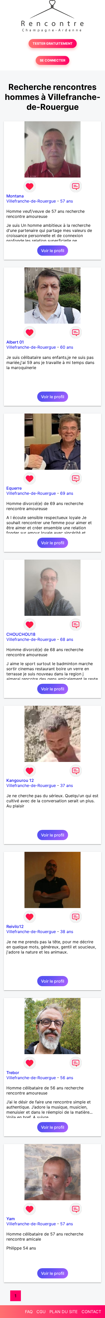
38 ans (66, 931)
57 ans (66, 201)
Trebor (12, 1072)
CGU (41, 1311)
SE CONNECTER (52, 60)
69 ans (66, 493)
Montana (15, 195)
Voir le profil (52, 250)
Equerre (14, 488)
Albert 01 (15, 342)
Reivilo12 (15, 926)
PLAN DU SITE (63, 1311)
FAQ (29, 1311)
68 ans (66, 639)
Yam (10, 1218)
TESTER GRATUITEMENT (53, 43)
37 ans (66, 785)
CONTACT (91, 1311)
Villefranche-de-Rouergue (31, 201)
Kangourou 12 (20, 780)
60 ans (66, 347)
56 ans (66, 1077)
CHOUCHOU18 (20, 634)
